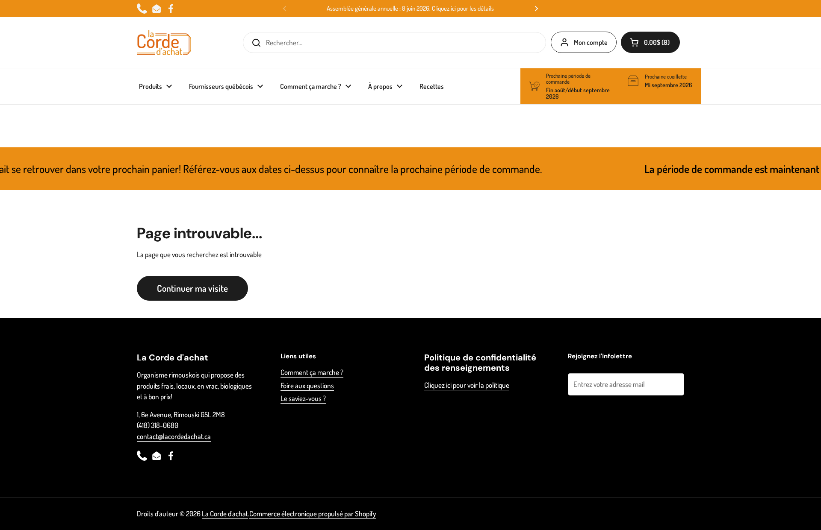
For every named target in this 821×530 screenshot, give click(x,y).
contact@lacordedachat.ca (174, 436)
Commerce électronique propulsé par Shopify (312, 513)
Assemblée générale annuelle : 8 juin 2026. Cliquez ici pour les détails (410, 8)
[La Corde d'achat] (164, 42)
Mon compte (591, 42)
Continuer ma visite (192, 288)
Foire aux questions (307, 385)
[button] (650, 42)
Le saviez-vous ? (303, 398)
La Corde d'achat (225, 513)
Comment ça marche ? (312, 372)
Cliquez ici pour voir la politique (466, 385)
